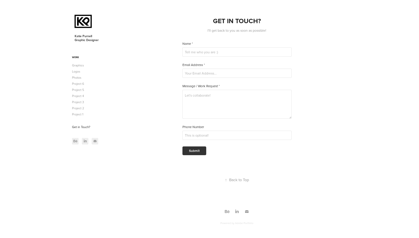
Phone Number (193, 127)
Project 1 (77, 114)
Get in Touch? (81, 127)
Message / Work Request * (201, 86)
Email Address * (193, 64)
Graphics (78, 65)
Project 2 (78, 108)
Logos (76, 71)
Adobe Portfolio (244, 223)
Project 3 (78, 102)
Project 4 (78, 96)
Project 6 (78, 84)
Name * (187, 43)
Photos (76, 77)
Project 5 (78, 90)
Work (75, 57)
